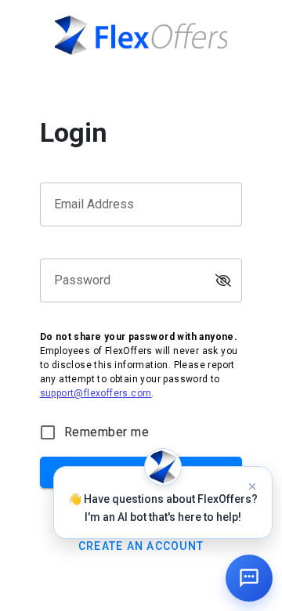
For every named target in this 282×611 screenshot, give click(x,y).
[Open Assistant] (249, 578)
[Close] (252, 486)
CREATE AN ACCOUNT (141, 546)
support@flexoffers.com (96, 393)
